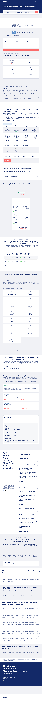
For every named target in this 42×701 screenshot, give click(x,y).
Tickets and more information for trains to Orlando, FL (11, 596)
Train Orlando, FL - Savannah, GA (8, 610)
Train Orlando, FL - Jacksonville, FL (33, 608)
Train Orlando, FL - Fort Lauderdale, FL (22, 579)
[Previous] (5, 254)
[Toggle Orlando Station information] (37, 563)
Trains (8, 659)
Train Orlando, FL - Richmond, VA (21, 626)
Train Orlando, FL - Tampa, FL (7, 577)
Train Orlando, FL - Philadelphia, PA (21, 610)
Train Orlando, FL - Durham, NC (8, 624)
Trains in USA (12, 659)
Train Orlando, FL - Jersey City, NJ (33, 633)
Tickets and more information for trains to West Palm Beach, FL (29, 596)
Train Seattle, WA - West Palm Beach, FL (9, 615)
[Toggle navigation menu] (38, 1)
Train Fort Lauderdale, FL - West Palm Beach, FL (11, 608)
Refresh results (20, 194)
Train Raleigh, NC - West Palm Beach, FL (22, 654)
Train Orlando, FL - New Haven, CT (33, 620)
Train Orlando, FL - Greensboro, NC (34, 624)
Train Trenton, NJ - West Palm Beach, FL (9, 654)
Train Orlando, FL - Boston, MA (8, 640)
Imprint (10, 697)
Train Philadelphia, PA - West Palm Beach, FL (10, 631)
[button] (25, 12)
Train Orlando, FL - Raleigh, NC (8, 626)
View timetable (11, 76)
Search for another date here (21, 228)
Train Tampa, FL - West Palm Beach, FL (9, 638)
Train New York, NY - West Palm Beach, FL (23, 633)
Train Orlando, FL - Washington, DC (34, 579)
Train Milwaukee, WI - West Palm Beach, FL (10, 629)
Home (4, 659)
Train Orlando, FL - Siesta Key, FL (8, 581)
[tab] (7, 35)
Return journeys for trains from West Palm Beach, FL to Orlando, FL (11, 593)
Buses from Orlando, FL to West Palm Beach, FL (30, 593)
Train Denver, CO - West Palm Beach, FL (22, 624)
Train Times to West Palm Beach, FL (23, 659)
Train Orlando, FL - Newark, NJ (33, 636)
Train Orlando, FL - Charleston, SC (33, 577)
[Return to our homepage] (5, 1)
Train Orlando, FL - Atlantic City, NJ (21, 613)
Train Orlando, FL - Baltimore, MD (8, 613)
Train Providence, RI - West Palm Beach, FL (10, 636)
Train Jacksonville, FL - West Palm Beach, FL (23, 636)
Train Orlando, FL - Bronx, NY (7, 620)
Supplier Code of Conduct (32, 697)
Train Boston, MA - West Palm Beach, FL (22, 640)
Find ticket (12, 63)
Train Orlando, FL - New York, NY (21, 577)
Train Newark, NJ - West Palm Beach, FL (22, 631)
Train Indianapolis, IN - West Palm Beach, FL (23, 620)
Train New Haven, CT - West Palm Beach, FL (23, 617)
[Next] (37, 32)
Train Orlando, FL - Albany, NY (33, 629)
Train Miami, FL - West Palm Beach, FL (22, 615)
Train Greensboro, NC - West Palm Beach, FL (10, 622)
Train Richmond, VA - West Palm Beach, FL (23, 638)
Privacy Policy (23, 697)
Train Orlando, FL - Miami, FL (7, 579)
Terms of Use (16, 697)
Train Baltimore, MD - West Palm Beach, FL (23, 652)
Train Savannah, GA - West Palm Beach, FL (10, 617)
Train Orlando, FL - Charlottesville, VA (22, 608)
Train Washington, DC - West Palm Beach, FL (23, 629)
